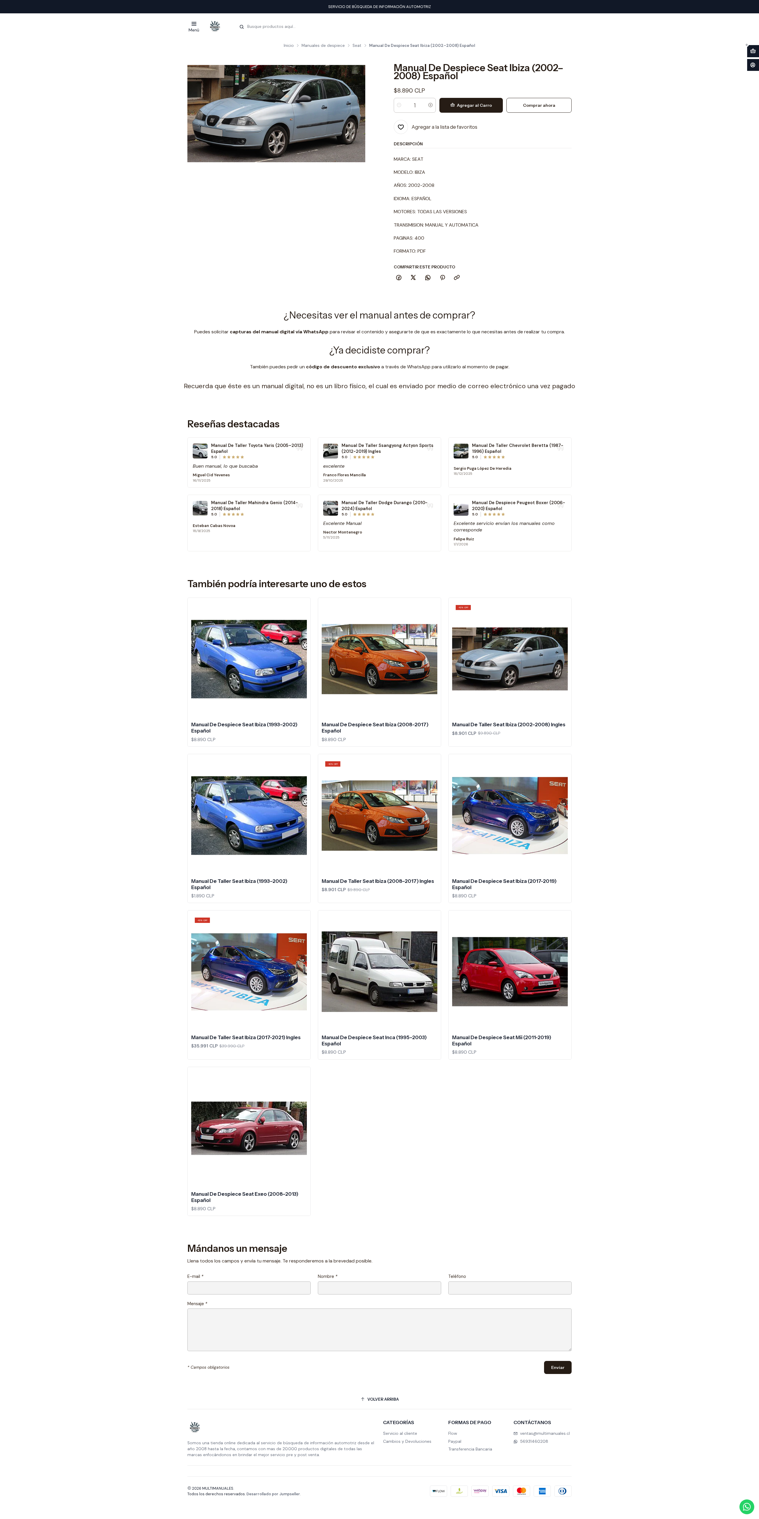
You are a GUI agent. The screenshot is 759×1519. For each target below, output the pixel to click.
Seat (357, 46)
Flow (452, 1433)
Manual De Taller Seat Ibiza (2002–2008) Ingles (508, 724)
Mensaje (197, 1304)
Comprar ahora (539, 105)
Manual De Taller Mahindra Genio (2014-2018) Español (254, 505)
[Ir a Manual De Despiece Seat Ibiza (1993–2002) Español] (249, 659)
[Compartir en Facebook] (399, 278)
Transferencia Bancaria (470, 1449)
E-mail (195, 1276)
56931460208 (534, 1441)
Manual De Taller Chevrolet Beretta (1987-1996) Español (517, 448)
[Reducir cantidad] (399, 105)
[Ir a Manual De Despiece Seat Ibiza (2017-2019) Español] (510, 815)
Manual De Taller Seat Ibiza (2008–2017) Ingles (378, 881)
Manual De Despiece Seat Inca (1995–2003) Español (374, 1040)
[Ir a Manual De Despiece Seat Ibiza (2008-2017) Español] (379, 659)
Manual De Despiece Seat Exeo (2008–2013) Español (244, 1197)
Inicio (289, 46)
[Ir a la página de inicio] (215, 26)
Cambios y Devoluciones (407, 1441)
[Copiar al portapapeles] (457, 278)
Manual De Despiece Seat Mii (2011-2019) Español (501, 1040)
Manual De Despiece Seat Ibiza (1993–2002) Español (244, 728)
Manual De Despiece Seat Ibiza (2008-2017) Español (375, 728)
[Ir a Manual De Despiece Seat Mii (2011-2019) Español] (510, 972)
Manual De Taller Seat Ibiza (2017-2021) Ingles (246, 1037)
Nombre (327, 1276)
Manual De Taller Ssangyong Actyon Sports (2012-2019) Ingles (387, 448)
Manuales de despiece (323, 46)
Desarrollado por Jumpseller (273, 1493)
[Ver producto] (200, 451)
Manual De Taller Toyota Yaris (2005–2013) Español (257, 448)
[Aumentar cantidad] (430, 105)
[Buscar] (242, 27)
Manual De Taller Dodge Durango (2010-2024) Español (385, 505)
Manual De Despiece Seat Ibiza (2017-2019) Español (504, 884)
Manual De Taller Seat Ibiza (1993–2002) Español (239, 884)
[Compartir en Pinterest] (442, 278)
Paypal (454, 1441)
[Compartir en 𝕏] (413, 278)
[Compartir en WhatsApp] (428, 278)
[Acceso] (753, 65)
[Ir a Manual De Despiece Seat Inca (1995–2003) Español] (379, 972)
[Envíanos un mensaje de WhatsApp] (746, 1506)
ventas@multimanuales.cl (545, 1433)
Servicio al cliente (400, 1433)
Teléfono (457, 1276)
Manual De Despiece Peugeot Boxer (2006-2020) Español (518, 505)
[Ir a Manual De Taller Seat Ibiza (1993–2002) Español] (249, 815)
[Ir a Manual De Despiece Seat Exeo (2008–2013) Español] (249, 1128)
